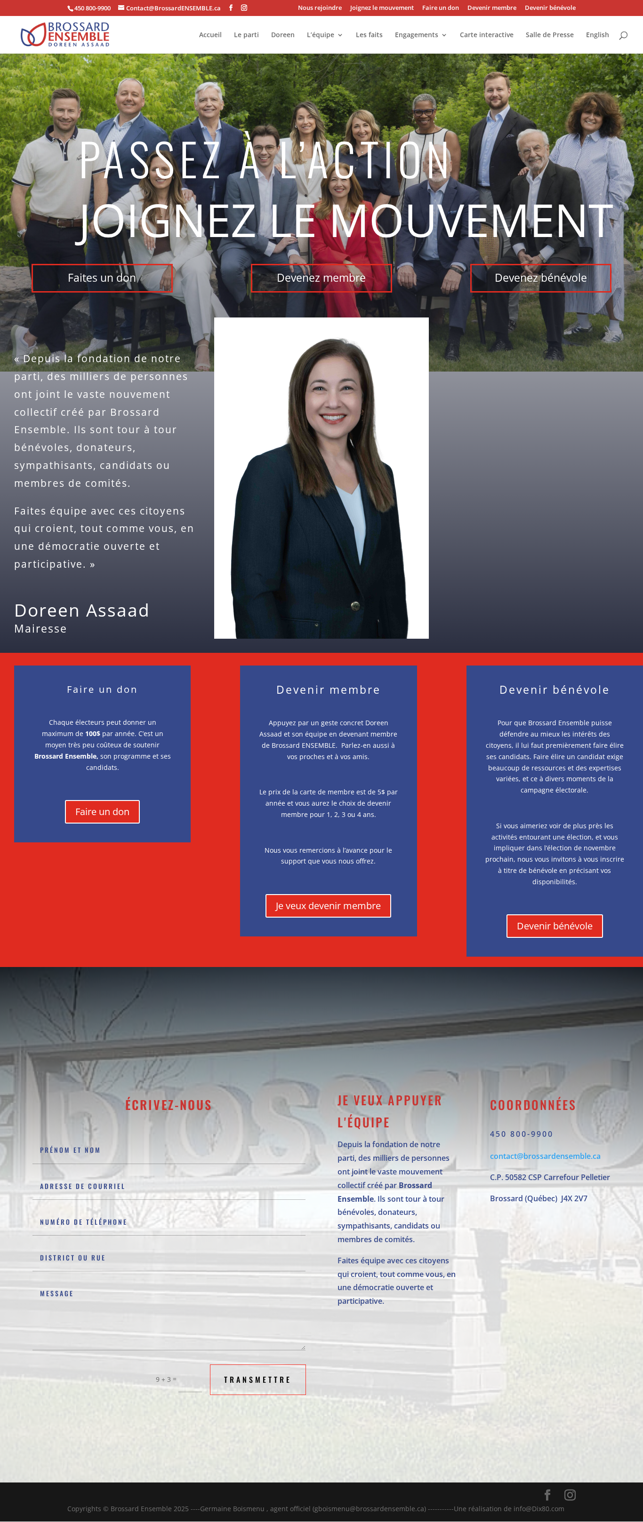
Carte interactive (487, 35)
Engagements (416, 35)
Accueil (210, 35)
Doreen (283, 35)
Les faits (369, 35)
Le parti (246, 35)
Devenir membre (491, 8)
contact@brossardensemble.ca (545, 1156)
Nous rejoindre (320, 8)
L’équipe (320, 35)
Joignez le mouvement (382, 8)
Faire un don (440, 8)
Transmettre (258, 1379)
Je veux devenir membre (328, 905)
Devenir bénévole (550, 8)
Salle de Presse (550, 35)
